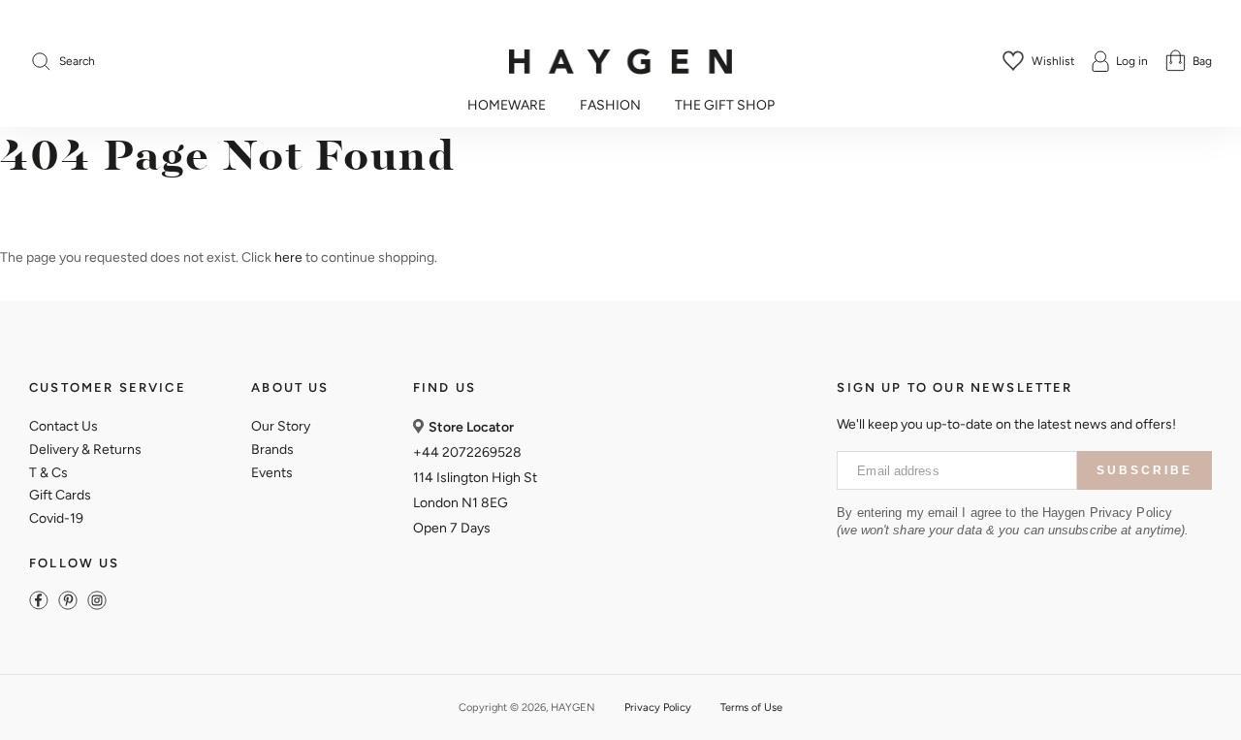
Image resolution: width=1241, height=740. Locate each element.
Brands (272, 449)
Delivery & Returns (85, 449)
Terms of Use (751, 707)
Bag (1202, 61)
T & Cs (48, 473)
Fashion (610, 106)
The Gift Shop (725, 106)
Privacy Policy (657, 707)
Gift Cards (60, 495)
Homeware (506, 106)
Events (272, 473)
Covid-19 (56, 518)
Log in (1132, 61)
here (288, 257)
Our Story (280, 426)
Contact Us (63, 426)
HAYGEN (573, 707)
